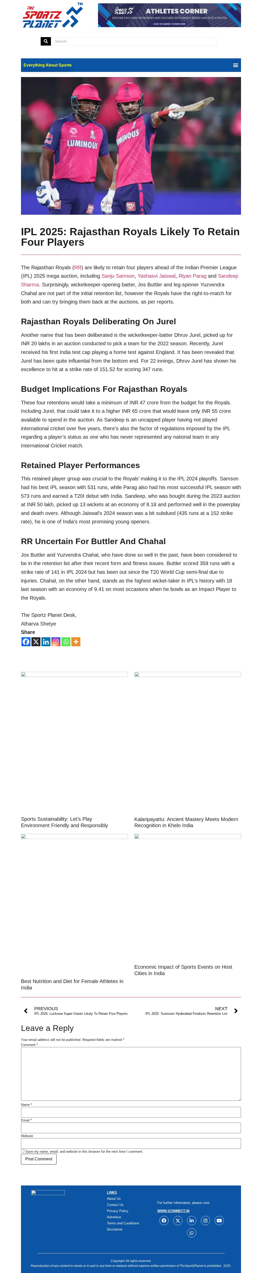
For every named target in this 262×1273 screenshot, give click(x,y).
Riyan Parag (192, 276)
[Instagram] (55, 641)
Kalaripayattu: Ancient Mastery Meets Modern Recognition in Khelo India (186, 822)
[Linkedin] (45, 641)
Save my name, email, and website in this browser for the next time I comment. (84, 1151)
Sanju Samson (118, 276)
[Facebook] (25, 641)
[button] (235, 65)
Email (26, 1120)
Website (27, 1136)
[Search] (46, 41)
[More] (75, 641)
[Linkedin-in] (191, 1220)
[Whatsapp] (65, 641)
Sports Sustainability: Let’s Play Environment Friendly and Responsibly (64, 822)
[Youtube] (219, 1220)
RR (77, 267)
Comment (29, 1045)
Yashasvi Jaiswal (157, 276)
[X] (35, 641)
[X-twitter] (177, 1220)
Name (26, 1104)
